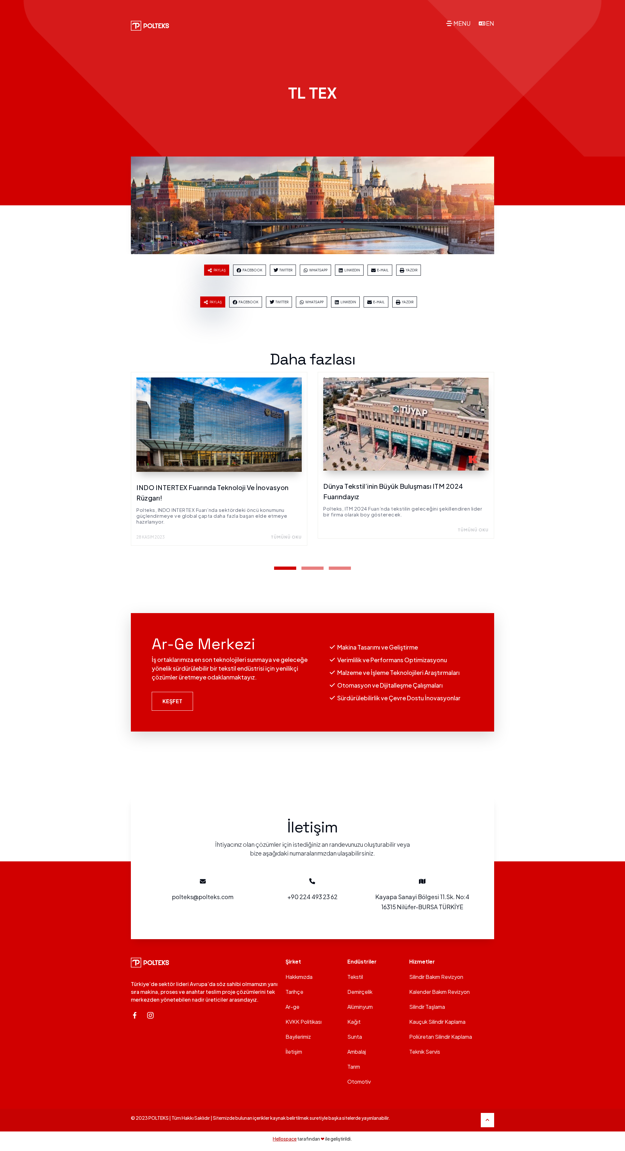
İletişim (293, 1051)
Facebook (252, 270)
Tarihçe (294, 991)
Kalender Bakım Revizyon (439, 991)
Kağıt (354, 1021)
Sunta (354, 1036)
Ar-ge (292, 1006)
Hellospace (285, 1139)
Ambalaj (356, 1051)
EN (490, 23)
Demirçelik (359, 991)
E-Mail (383, 270)
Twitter (285, 270)
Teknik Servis (424, 1051)
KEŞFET (172, 701)
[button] (285, 568)
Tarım (353, 1066)
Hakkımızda (298, 976)
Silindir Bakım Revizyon (436, 976)
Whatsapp (318, 270)
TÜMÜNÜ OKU (286, 537)
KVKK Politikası (303, 1021)
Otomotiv (359, 1081)
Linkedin (352, 270)
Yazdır (411, 270)
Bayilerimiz (298, 1036)
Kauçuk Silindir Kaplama (437, 1021)
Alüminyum (360, 1006)
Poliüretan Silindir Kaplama (440, 1036)
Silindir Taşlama (427, 1006)
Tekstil (355, 976)
